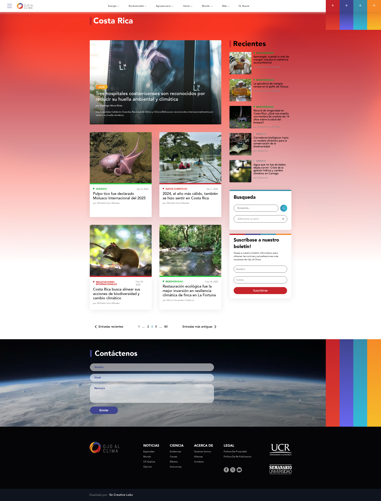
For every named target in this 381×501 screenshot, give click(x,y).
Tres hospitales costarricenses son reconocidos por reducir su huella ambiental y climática (150, 96)
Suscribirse (260, 291)
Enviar (103, 410)
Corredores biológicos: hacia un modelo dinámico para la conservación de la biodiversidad (270, 142)
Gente (186, 6)
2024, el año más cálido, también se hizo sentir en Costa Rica (190, 196)
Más (224, 6)
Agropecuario (163, 6)
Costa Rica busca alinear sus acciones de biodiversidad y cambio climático (116, 293)
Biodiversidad (136, 6)
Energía (112, 6)
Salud (102, 87)
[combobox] (237, 218)
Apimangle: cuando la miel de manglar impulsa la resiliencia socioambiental (271, 59)
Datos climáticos (176, 189)
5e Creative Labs (121, 495)
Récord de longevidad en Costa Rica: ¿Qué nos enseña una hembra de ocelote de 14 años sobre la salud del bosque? (271, 116)
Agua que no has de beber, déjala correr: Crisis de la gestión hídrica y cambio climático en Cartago (269, 169)
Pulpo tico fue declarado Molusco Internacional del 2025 (119, 196)
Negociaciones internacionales (106, 283)
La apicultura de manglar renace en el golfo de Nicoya (270, 85)
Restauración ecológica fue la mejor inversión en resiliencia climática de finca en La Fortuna (189, 291)
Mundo (206, 6)
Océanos (101, 189)
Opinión (261, 134)
